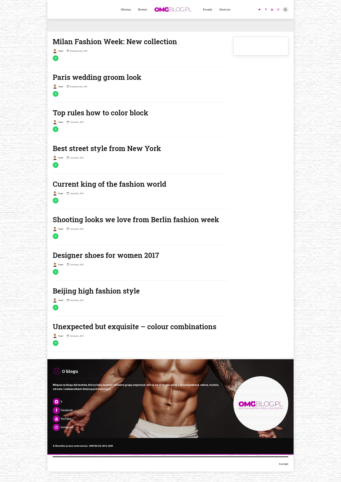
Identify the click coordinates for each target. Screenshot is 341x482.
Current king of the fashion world (109, 184)
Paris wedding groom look (97, 77)
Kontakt (283, 464)
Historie (224, 9)
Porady (207, 9)
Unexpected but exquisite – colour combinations (134, 326)
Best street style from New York (107, 148)
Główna (126, 9)
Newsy (142, 9)
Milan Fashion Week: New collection (115, 41)
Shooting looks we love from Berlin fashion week (136, 219)
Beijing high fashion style (96, 290)
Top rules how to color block (100, 112)
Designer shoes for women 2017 (106, 255)
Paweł (60, 51)
